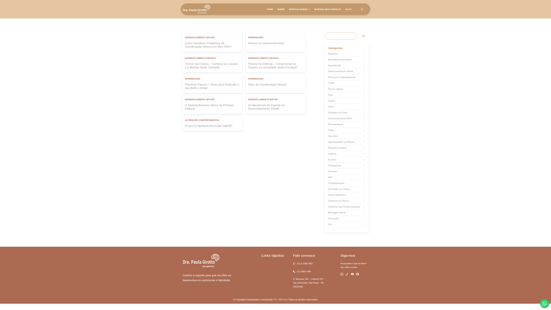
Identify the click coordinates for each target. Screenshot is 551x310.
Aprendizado (255, 37)
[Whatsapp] (544, 303)
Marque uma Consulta (327, 9)
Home (270, 9)
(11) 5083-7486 (303, 271)
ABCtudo (283, 299)
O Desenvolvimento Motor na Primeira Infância (209, 107)
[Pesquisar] (363, 35)
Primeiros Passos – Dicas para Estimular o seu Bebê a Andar (212, 86)
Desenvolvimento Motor (200, 37)
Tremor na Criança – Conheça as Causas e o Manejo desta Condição (211, 65)
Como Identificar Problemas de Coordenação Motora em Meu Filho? (208, 45)
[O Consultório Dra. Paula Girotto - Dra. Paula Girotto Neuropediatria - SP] (197, 9)
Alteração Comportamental (202, 120)
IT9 (275, 299)
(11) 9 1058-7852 (304, 263)
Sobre (281, 9)
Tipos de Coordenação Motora (267, 84)
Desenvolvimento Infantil (200, 58)
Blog (349, 9)
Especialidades (298, 9)
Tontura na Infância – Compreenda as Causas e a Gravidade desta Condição (272, 65)
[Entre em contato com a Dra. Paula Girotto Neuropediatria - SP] (341, 274)
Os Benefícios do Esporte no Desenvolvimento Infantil (266, 107)
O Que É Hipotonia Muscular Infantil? (208, 125)
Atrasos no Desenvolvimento (266, 43)
